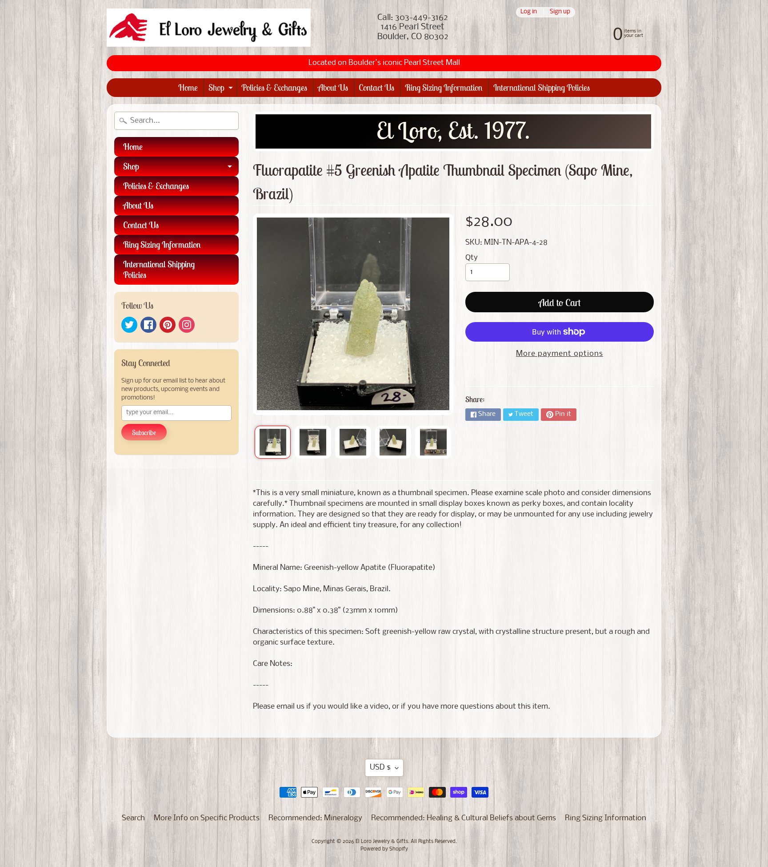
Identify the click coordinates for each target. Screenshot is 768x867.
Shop (221, 89)
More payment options (559, 354)
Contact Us (376, 87)
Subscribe (144, 432)
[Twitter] (129, 325)
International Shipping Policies (541, 87)
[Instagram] (187, 325)
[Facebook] (148, 325)
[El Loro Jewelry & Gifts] (209, 27)
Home (188, 87)
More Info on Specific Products (207, 818)
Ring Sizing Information (444, 87)
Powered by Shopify (384, 849)
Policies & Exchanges (274, 87)
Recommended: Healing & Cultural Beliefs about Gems (463, 818)
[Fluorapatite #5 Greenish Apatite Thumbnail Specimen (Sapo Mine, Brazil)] (273, 442)
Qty (471, 258)
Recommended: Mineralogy (315, 818)
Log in (528, 12)
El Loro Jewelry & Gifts (382, 841)
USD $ (380, 767)
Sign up (560, 12)
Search (133, 818)
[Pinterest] (168, 325)
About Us (333, 87)
